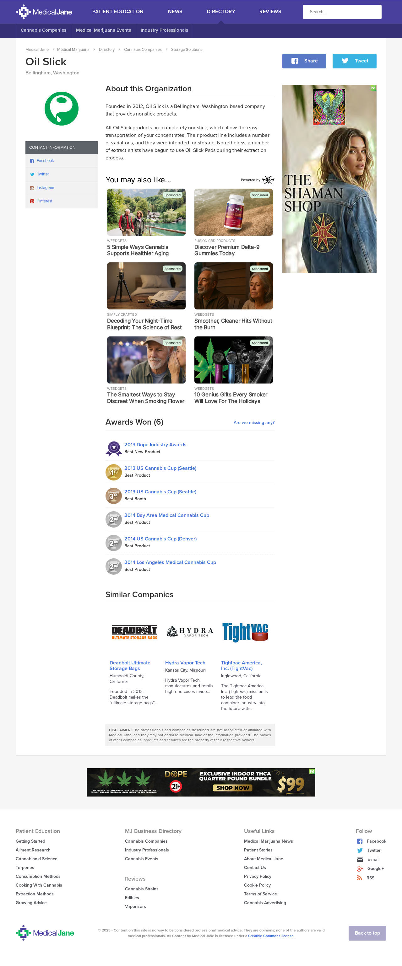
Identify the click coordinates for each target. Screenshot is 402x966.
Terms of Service (260, 894)
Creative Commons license (271, 936)
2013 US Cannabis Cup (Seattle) (160, 468)
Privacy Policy (257, 876)
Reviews (270, 11)
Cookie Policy (257, 885)
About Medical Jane (263, 858)
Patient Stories (258, 850)
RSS (370, 878)
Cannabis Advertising (265, 902)
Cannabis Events (141, 858)
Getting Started (30, 841)
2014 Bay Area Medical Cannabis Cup (166, 515)
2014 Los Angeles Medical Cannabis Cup (170, 562)
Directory (221, 11)
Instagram (45, 187)
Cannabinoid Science (36, 858)
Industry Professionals (164, 30)
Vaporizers (135, 906)
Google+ (375, 868)
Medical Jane (37, 49)
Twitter (43, 174)
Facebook (45, 160)
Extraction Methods (35, 894)
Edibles (132, 897)
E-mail (373, 859)
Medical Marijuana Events (103, 30)
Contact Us (255, 867)
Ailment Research (33, 850)
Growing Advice (31, 902)
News (175, 11)
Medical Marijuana (73, 49)
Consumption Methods (38, 876)
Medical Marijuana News (268, 841)
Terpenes (25, 867)
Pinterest (44, 201)
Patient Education (118, 11)
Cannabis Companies (43, 30)
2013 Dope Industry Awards (155, 445)
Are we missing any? (254, 422)
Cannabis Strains (142, 889)
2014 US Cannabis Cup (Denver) (160, 539)
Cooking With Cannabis (39, 885)
